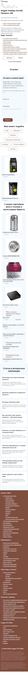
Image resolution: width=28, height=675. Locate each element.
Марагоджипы (9, 500)
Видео (5, 641)
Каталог (8, 5)
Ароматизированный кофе (11, 529)
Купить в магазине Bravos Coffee (11, 23)
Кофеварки (13, 135)
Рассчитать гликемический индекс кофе (15, 600)
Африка (7, 513)
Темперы (8, 574)
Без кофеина (7, 523)
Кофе (14, 5)
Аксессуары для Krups (10, 549)
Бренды (5, 643)
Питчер (7, 576)
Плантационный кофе (8, 7)
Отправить (8, 119)
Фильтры (8, 580)
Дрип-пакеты (7, 535)
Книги (5, 592)
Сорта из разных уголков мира (14, 519)
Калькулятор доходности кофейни (13, 606)
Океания (8, 511)
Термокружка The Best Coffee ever (12, 359)
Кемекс (5, 552)
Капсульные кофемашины (11, 543)
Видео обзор (18, 319)
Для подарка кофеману (10, 594)
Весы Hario (6, 317)
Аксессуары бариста (9, 572)
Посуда (5, 590)
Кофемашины (17, 130)
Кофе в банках (7, 537)
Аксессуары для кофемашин (13, 139)
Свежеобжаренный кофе (10, 521)
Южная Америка (10, 509)
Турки (5, 554)
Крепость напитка (8, 45)
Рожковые (6, 547)
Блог (4, 628)
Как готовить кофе (8, 631)
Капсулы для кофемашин (10, 533)
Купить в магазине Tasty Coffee (11, 25)
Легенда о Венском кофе (11, 402)
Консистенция (7, 43)
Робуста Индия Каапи (8, 174)
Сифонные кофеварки (10, 551)
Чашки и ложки (7, 588)
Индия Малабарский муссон (10, 198)
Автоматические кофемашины (12, 545)
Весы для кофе (7, 584)
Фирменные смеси (8, 527)
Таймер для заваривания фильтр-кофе (15, 617)
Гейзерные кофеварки (10, 566)
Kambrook (13, 149)
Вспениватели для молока (13, 578)
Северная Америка (11, 504)
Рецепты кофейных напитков (12, 637)
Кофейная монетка (8, 619)
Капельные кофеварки (10, 564)
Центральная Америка (12, 505)
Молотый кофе (7, 525)
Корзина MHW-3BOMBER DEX (11, 256)
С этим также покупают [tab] (14, 61)
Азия (16, 7)
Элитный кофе (9, 502)
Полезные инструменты (10, 626)
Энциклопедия (7, 629)
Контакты (6, 633)
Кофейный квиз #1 (8, 615)
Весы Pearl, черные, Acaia (10, 305)
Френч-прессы (7, 562)
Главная (3, 5)
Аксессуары (5, 144)
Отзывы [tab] (20, 57)
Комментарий (6, 106)
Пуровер (5, 556)
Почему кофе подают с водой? (11, 47)
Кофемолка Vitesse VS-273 (10, 232)
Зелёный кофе (7, 531)
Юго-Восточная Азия (11, 517)
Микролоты (8, 498)
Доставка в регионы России (11, 639)
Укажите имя (6, 99)
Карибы (7, 507)
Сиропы (5, 586)
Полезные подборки (19, 144)
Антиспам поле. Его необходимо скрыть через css (14, 91)
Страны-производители (10, 635)
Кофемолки (6, 582)
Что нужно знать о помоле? (10, 38)
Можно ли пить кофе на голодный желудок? (14, 48)
